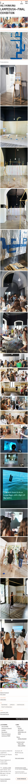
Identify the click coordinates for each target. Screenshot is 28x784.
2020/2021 (3, 699)
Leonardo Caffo (4, 712)
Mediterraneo (4, 704)
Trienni (18, 726)
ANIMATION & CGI (22, 732)
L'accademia (3, 725)
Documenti (4, 732)
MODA (19, 734)
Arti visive (2, 694)
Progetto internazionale (6, 707)
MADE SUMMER (21, 745)
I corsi (17, 725)
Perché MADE (5, 726)
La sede (4, 730)
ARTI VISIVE (20, 730)
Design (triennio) (4, 692)
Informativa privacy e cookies (20, 767)
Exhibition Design (20, 704)
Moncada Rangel (4, 714)
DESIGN (19, 728)
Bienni (18, 737)
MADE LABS (21, 744)
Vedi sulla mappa (19, 758)
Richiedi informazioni (21, 778)
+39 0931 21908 (6, 768)
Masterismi (25, 769)
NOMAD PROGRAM (22, 739)
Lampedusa (12, 704)
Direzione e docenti (7, 728)
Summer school (21, 742)
